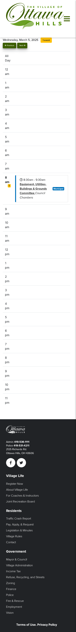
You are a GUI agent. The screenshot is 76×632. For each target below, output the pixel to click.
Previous (10, 45)
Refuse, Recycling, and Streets (25, 577)
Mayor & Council (16, 559)
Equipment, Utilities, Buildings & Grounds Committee (33, 188)
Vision (10, 613)
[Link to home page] (35, 19)
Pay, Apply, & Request (20, 524)
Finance (11, 589)
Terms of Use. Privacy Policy (36, 624)
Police (10, 595)
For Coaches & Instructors (22, 495)
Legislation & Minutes (19, 530)
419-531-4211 (21, 445)
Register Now (14, 484)
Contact (11, 542)
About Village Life (17, 490)
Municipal (58, 188)
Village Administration (19, 565)
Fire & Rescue (15, 601)
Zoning (10, 583)
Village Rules (14, 536)
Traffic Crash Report (18, 518)
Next (21, 45)
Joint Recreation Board (20, 501)
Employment (14, 607)
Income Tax (13, 571)
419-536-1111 (21, 441)
